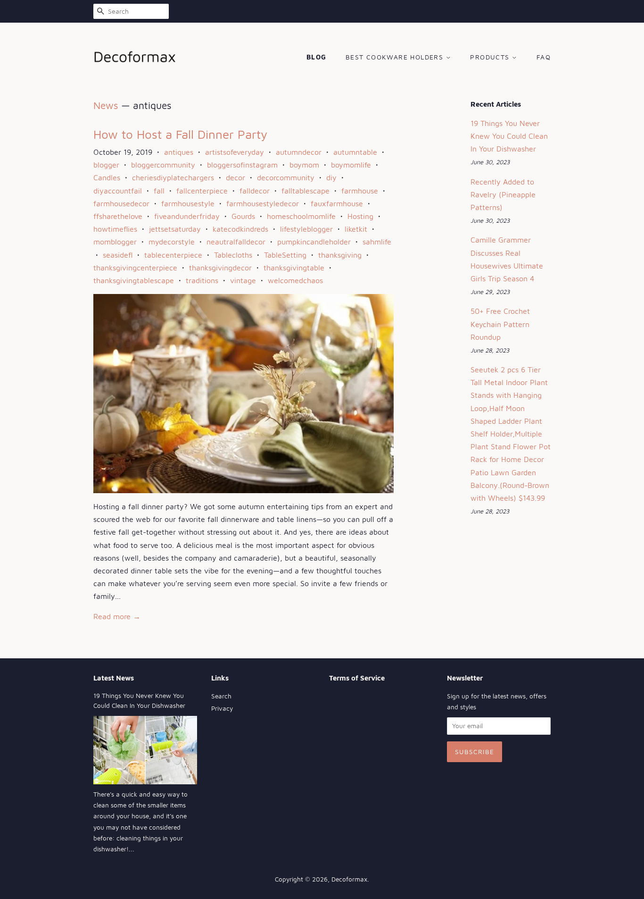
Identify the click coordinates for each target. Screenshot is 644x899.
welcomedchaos (295, 280)
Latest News (113, 678)
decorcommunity (285, 177)
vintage (243, 280)
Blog (316, 57)
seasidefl (117, 255)
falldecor (254, 190)
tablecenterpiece (173, 255)
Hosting (360, 216)
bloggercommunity (163, 164)
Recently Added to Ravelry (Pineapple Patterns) (503, 194)
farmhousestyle (188, 203)
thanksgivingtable (294, 267)
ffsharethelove (117, 216)
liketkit (356, 229)
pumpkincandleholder (314, 241)
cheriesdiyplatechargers (173, 177)
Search (221, 696)
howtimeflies (115, 229)
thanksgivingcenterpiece (135, 267)
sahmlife (377, 241)
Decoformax (349, 879)
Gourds (243, 216)
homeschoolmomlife (301, 216)
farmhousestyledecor (262, 203)
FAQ (544, 57)
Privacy (222, 708)
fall (159, 190)
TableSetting (285, 255)
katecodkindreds (240, 229)
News (105, 105)
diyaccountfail (117, 190)
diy (331, 177)
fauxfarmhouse (337, 203)
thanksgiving (340, 255)
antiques (178, 152)
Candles (106, 177)
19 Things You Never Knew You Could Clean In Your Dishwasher (509, 136)
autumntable (355, 152)
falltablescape (305, 190)
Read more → (116, 616)
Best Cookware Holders (396, 57)
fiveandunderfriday (187, 216)
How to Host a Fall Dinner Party (180, 134)
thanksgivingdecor (220, 267)
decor (235, 177)
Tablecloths (233, 255)
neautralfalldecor (235, 241)
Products (491, 57)
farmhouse (359, 190)
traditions (202, 280)
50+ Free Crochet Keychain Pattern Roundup (500, 324)
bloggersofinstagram (242, 164)
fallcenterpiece (202, 190)
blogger (106, 164)
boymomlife (351, 164)
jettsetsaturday (175, 229)
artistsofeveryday (234, 152)
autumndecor (299, 152)
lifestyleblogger (306, 229)
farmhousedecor (121, 203)
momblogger (115, 241)
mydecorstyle (172, 241)
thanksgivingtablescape (133, 280)
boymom (304, 164)
